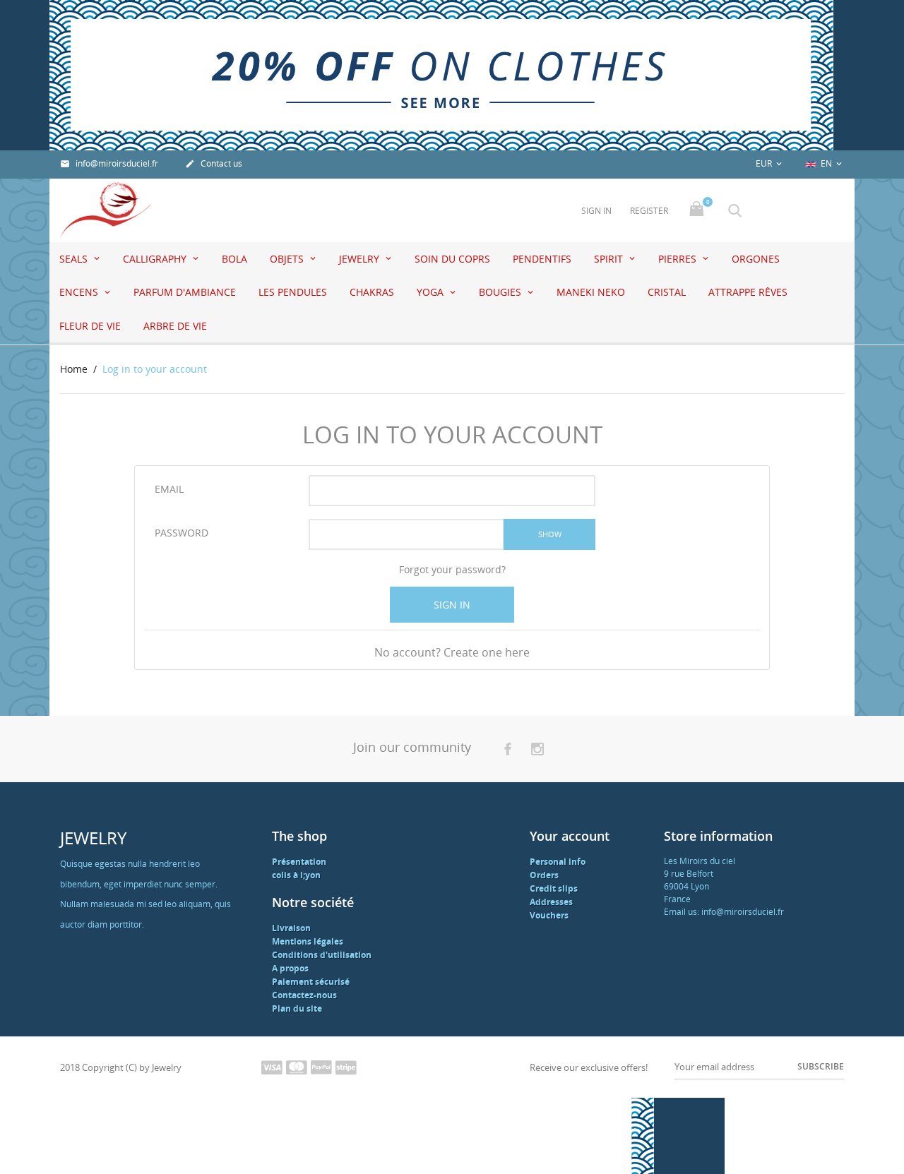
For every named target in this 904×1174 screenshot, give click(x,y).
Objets (288, 258)
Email (169, 489)
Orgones (756, 258)
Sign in (452, 604)
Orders (544, 875)
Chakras (372, 292)
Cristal (667, 292)
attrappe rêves (747, 292)
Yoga (431, 292)
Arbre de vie (175, 326)
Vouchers (549, 915)
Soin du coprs (452, 258)
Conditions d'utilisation (321, 955)
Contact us (213, 163)
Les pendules (292, 292)
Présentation (299, 862)
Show (549, 534)
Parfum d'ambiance (184, 292)
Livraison (291, 928)
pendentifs (542, 258)
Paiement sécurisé (311, 982)
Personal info (557, 862)
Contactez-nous (304, 995)
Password (181, 532)
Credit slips (554, 888)
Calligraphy (156, 258)
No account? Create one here (452, 652)
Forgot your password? (452, 569)
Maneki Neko (591, 292)
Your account (569, 835)
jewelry (360, 258)
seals (74, 258)
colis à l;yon (296, 875)
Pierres (678, 258)
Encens (80, 292)
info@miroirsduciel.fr (109, 163)
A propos (290, 968)
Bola (234, 258)
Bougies (501, 292)
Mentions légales (307, 941)
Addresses (551, 902)
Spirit (610, 258)
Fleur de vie (90, 326)
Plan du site (297, 1008)
